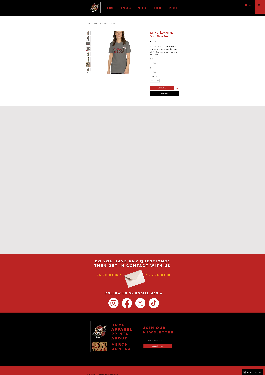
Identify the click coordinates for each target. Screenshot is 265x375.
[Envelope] (134, 277)
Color (152, 59)
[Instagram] (113, 303)
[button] (260, 5)
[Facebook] (127, 303)
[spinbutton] (155, 80)
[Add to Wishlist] (177, 88)
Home (88, 23)
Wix (116, 374)
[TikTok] (154, 303)
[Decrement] (151, 80)
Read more (154, 54)
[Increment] (158, 80)
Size (152, 68)
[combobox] (164, 63)
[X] (140, 303)
